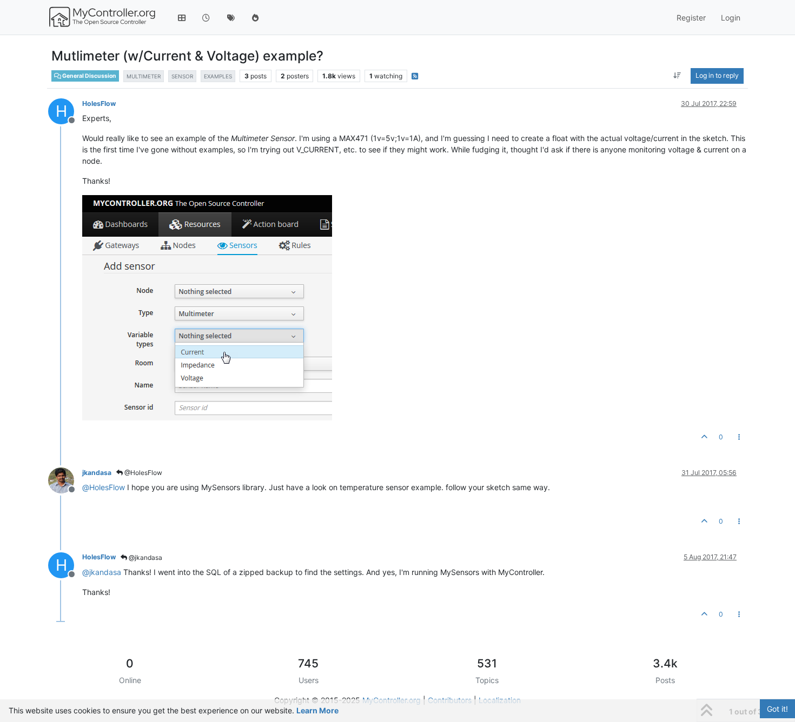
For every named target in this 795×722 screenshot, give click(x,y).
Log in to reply (717, 75)
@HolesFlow (142, 473)
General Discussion (88, 75)
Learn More (317, 710)
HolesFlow (99, 103)
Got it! (777, 708)
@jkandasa (144, 557)
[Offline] (65, 479)
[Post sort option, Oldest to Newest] (677, 75)
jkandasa (96, 473)
